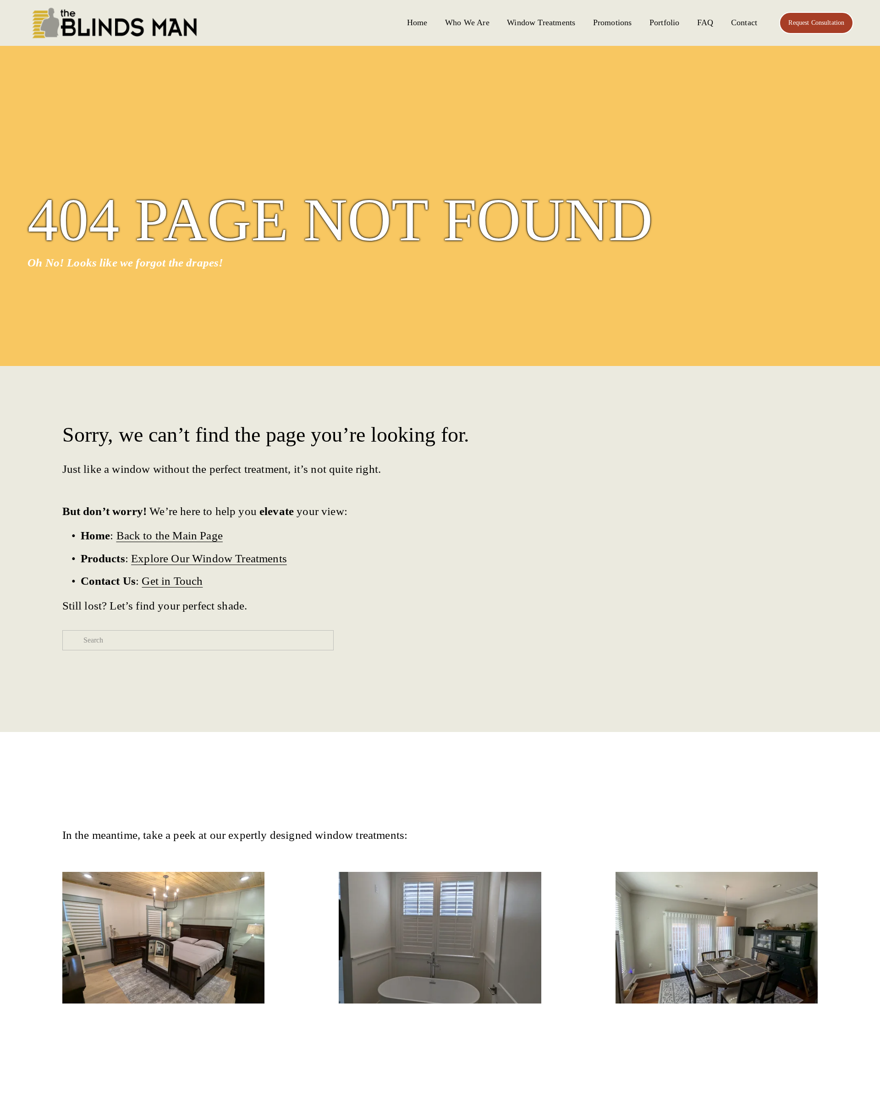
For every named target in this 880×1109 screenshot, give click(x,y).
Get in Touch (172, 581)
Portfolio (664, 22)
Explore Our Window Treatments (209, 558)
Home (417, 22)
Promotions (612, 22)
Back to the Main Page (169, 535)
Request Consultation (816, 22)
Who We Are (467, 22)
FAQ (705, 22)
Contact (744, 22)
